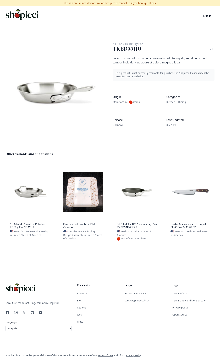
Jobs (79, 314)
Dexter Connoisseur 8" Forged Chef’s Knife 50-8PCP (188, 225)
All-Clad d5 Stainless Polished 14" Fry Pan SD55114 (27, 225)
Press (80, 321)
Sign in (208, 15)
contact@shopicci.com (137, 300)
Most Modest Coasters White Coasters (79, 225)
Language (11, 322)
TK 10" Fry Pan (134, 44)
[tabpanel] (56, 92)
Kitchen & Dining (176, 102)
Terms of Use (105, 355)
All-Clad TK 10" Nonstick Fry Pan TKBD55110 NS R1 (137, 225)
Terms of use (179, 293)
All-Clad (117, 44)
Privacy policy (180, 307)
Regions (81, 307)
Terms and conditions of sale (189, 300)
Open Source (179, 314)
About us (82, 293)
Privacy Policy (133, 355)
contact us (124, 3)
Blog (79, 300)
